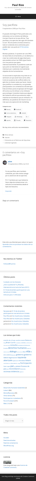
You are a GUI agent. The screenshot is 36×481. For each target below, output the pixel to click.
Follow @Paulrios (9, 264)
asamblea (18, 340)
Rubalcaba (23, 369)
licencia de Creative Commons (25, 476)
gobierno (20, 354)
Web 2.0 (6, 403)
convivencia (21, 345)
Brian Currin (10, 342)
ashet (10, 162)
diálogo (13, 351)
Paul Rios (18, 5)
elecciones (19, 352)
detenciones (6, 352)
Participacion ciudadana (12, 398)
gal (12, 355)
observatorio (13, 363)
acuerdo (5, 340)
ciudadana (18, 342)
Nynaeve (6, 311)
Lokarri (5, 390)
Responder (8, 191)
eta (28, 351)
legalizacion (15, 360)
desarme (29, 348)
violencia (15, 371)
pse (8, 369)
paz (12, 366)
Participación (26, 363)
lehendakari (22, 360)
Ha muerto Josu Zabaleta (21, 316)
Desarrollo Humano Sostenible (14, 388)
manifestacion (6, 363)
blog (4, 342)
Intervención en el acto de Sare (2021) (16, 287)
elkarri (24, 352)
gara (15, 355)
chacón (7, 137)
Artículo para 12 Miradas (12, 295)
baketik (23, 340)
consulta (13, 345)
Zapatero (21, 371)
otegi (18, 363)
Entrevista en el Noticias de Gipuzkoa (17, 140)
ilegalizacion (12, 358)
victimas (7, 371)
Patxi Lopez (6, 366)
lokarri (28, 360)
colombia (23, 342)
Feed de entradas (9, 440)
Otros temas (9, 135)
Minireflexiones (8, 393)
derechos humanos (17, 347)
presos (18, 366)
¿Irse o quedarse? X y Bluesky (13, 285)
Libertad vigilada (11, 143)
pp (14, 366)
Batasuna (28, 340)
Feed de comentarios (10, 443)
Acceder (6, 438)
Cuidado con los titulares (12, 282)
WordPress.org (8, 446)
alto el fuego (12, 340)
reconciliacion (14, 369)
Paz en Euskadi (8, 401)
